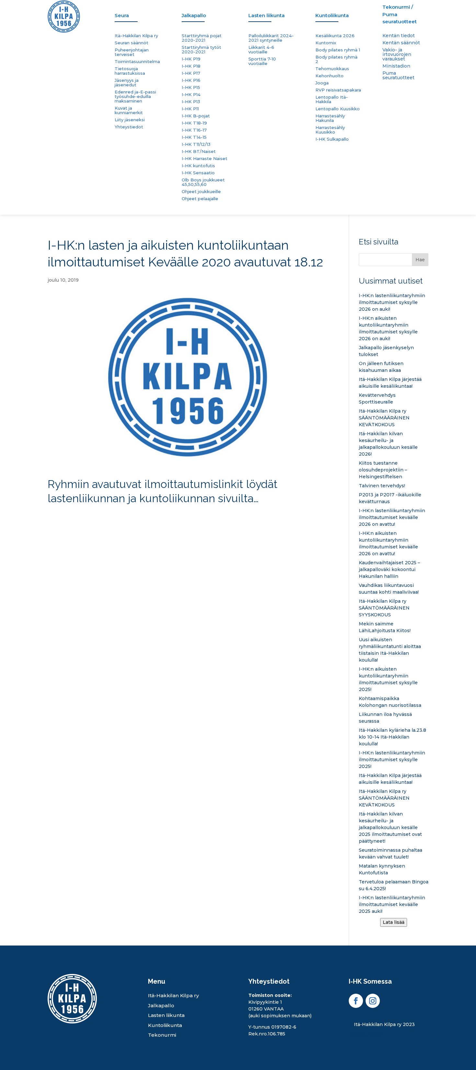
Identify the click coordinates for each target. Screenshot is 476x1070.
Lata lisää (393, 922)
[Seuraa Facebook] (356, 1001)
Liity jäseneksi (130, 119)
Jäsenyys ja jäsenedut (127, 82)
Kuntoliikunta (165, 1025)
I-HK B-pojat (196, 115)
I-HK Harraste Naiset (204, 158)
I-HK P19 (191, 59)
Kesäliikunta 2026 (335, 35)
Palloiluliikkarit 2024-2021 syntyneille (271, 38)
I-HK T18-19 (194, 123)
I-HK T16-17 (194, 130)
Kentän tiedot (398, 35)
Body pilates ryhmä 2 (336, 59)
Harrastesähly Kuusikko (330, 130)
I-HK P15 (191, 87)
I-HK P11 (190, 108)
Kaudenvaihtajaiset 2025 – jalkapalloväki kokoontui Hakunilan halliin (389, 569)
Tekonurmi (162, 1035)
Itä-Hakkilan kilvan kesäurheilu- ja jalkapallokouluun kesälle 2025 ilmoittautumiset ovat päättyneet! (390, 827)
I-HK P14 (191, 94)
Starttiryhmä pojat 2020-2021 (201, 38)
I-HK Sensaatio (198, 172)
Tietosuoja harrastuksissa (130, 71)
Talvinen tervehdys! (382, 486)
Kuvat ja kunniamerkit (129, 110)
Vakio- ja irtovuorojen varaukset (396, 55)
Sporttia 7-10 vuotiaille (262, 61)
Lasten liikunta (166, 1015)
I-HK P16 (191, 80)
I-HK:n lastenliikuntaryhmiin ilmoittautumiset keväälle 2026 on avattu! (392, 517)
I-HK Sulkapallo (332, 139)
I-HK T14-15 (194, 137)
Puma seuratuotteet (398, 76)
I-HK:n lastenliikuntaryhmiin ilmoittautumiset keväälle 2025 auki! (392, 904)
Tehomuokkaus (332, 68)
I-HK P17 (191, 73)
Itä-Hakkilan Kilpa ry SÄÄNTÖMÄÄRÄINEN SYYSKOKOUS (384, 608)
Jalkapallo (161, 1005)
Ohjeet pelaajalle (200, 198)
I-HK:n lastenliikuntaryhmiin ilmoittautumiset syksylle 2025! (392, 759)
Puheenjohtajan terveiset (132, 52)
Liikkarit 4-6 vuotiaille (261, 49)
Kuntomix (325, 42)
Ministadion (396, 66)
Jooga (322, 83)
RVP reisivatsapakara (338, 90)
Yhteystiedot (129, 126)
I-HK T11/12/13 (196, 144)
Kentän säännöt (401, 43)
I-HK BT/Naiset (199, 151)
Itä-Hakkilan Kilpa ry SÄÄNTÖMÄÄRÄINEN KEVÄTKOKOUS (384, 417)
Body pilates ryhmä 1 (337, 50)
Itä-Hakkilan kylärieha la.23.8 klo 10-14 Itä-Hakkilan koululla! (392, 737)
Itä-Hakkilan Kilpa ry (136, 35)
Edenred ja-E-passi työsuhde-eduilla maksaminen (135, 96)
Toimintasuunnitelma (137, 61)
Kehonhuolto (329, 75)
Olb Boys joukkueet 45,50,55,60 (203, 182)
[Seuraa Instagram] (373, 1001)
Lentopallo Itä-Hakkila (331, 99)
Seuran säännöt (131, 42)
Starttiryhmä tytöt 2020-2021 (201, 49)
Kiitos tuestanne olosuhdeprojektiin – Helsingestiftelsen (383, 470)
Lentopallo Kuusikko (337, 108)
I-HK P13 (191, 101)
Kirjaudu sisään (366, 1034)
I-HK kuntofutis (198, 165)
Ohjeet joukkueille (201, 191)
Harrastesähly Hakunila (330, 118)
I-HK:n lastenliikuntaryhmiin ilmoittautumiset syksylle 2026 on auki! (392, 302)
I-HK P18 (191, 66)
